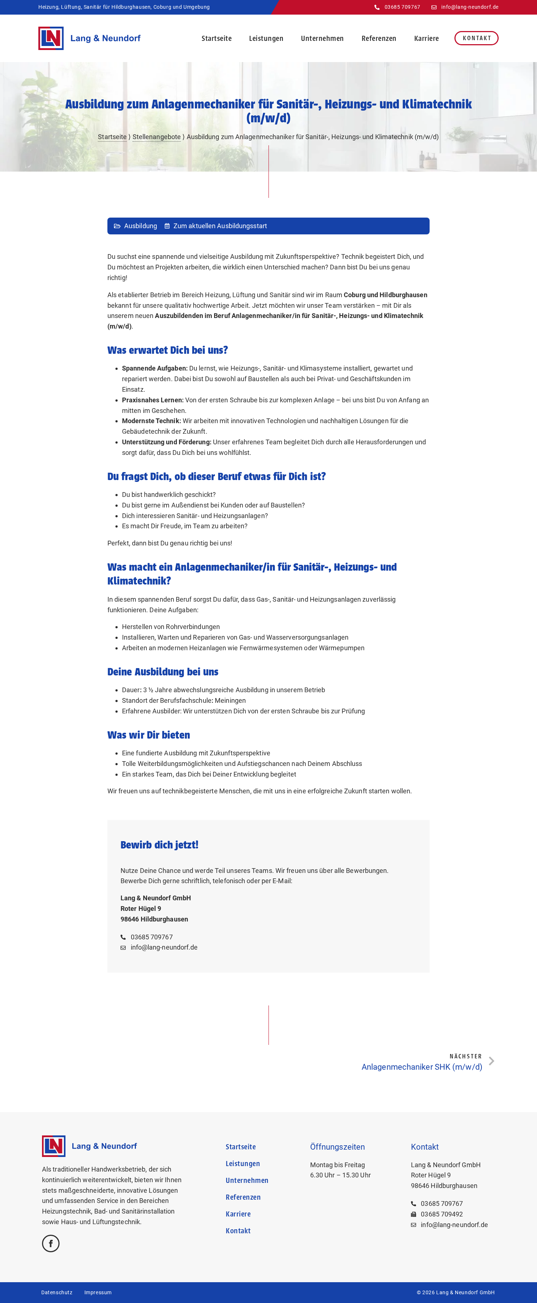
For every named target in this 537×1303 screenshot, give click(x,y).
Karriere (426, 38)
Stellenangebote (157, 137)
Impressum (98, 1292)
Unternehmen (322, 38)
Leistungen (266, 38)
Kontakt (477, 38)
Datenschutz (57, 1292)
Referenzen (379, 38)
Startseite (217, 38)
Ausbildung (140, 226)
